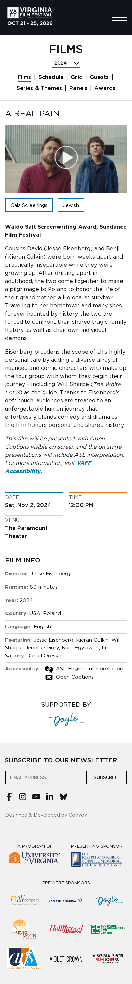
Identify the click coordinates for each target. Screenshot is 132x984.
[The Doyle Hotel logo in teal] (108, 900)
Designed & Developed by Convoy (46, 815)
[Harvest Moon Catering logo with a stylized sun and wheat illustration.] (24, 929)
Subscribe (106, 777)
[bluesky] (63, 799)
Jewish (71, 205)
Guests (99, 77)
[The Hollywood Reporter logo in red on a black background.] (66, 929)
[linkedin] (50, 799)
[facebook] (9, 799)
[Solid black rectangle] (66, 958)
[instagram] (23, 799)
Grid (77, 77)
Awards (104, 88)
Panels (78, 88)
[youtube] (36, 799)
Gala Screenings (28, 205)
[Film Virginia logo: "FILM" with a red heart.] (108, 958)
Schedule (51, 77)
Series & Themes (39, 88)
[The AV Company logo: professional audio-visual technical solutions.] (24, 900)
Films (24, 77)
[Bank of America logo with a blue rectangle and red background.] (66, 900)
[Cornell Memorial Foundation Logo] (97, 860)
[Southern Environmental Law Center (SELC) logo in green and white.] (108, 929)
